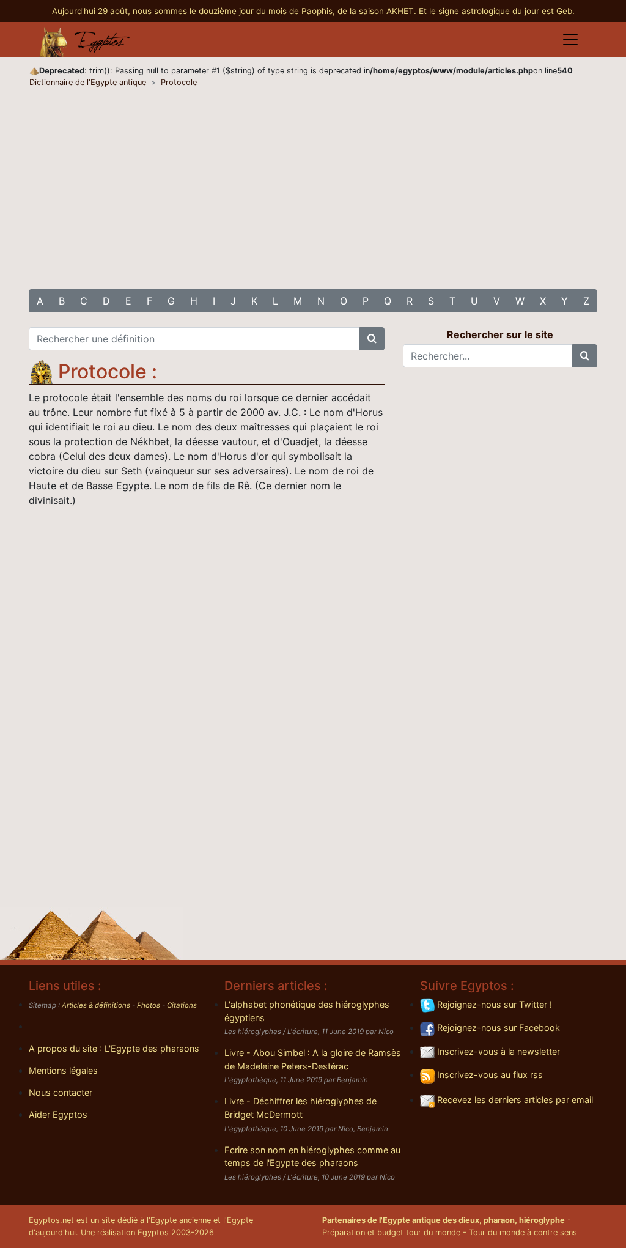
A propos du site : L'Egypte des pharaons (114, 1048)
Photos (148, 1005)
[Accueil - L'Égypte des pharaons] (85, 39)
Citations (182, 1005)
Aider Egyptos (58, 1114)
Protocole (179, 82)
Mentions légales (63, 1070)
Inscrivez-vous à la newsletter (497, 1051)
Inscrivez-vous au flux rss (489, 1074)
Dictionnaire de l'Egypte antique (87, 82)
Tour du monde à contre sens (523, 1232)
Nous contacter (60, 1092)
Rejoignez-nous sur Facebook (497, 1027)
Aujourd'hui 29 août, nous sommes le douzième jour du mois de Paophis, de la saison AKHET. (235, 11)
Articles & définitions (96, 1005)
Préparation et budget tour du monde (391, 1232)
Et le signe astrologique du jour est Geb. (497, 11)
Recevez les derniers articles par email (514, 1100)
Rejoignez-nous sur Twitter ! (493, 1004)
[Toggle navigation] (570, 40)
